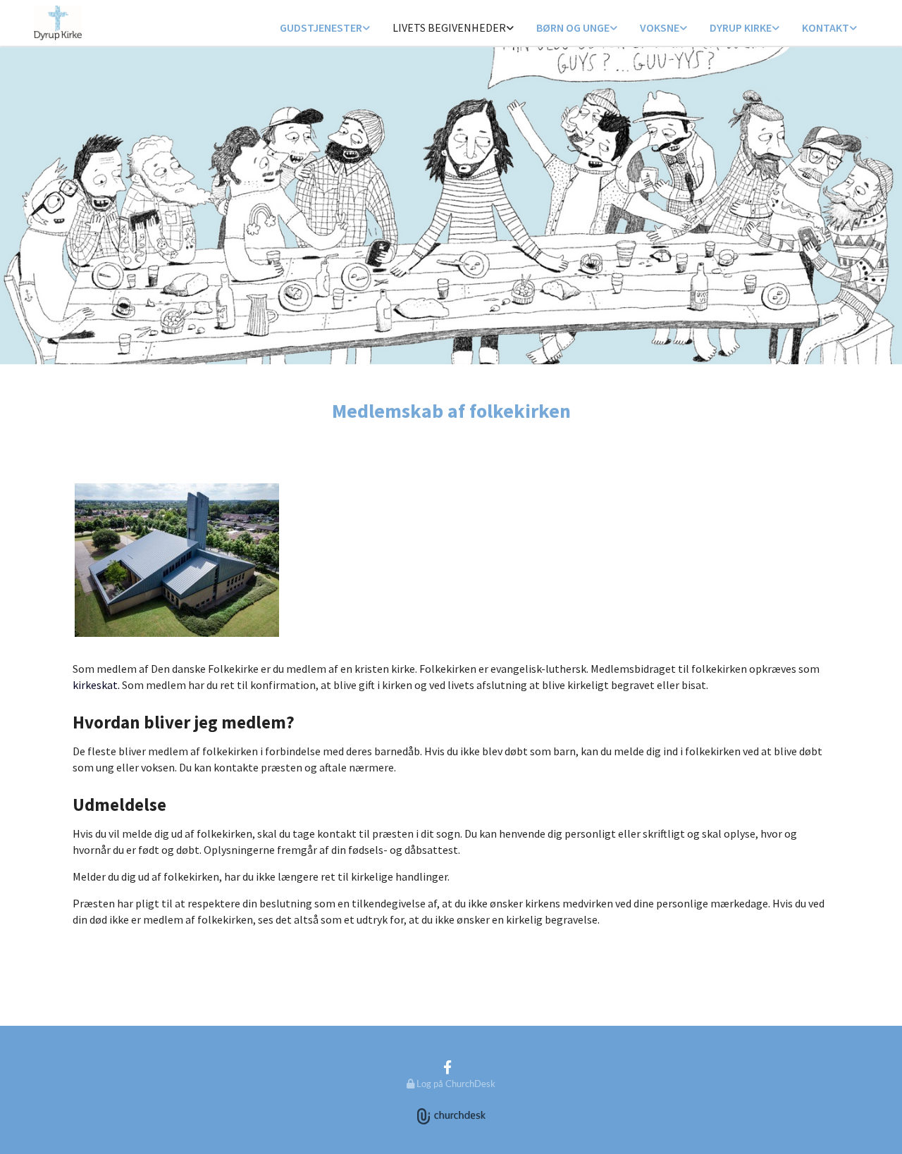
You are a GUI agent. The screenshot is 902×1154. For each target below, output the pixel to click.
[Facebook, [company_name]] (447, 1066)
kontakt (825, 27)
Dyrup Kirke (741, 27)
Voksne (659, 27)
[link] (324, 28)
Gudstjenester (321, 27)
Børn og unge (573, 27)
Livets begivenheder (449, 27)
